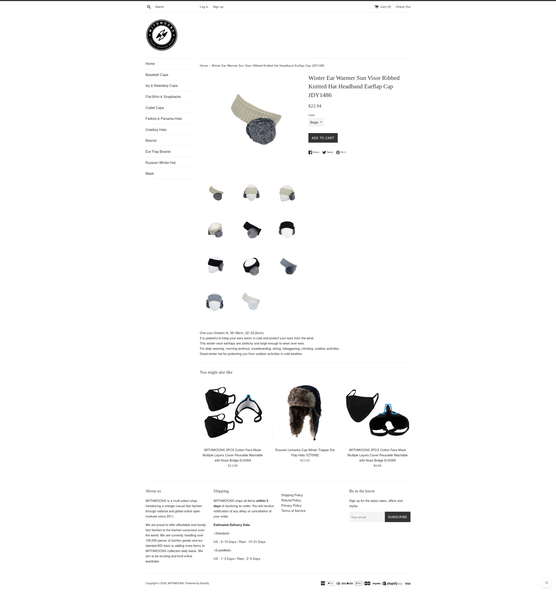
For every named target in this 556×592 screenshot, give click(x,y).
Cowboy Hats (156, 129)
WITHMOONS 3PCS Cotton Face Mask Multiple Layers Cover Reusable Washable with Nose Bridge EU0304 (233, 455)
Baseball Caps (157, 74)
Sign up (218, 7)
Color (311, 115)
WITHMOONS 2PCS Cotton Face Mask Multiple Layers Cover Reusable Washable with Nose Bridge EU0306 (378, 455)
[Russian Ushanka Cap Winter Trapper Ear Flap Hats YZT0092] (305, 412)
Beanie (151, 140)
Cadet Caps (155, 107)
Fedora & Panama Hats (164, 118)
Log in (204, 7)
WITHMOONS (176, 583)
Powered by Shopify (197, 583)
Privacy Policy (291, 505)
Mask (150, 173)
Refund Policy (291, 500)
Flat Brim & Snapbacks (163, 96)
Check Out (403, 7)
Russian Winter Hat (160, 162)
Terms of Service (293, 510)
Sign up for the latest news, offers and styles (375, 503)
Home (150, 63)
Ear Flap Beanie (158, 151)
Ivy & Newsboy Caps (162, 85)
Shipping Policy (292, 495)
